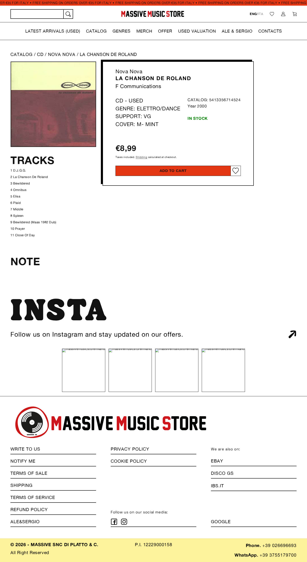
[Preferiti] (272, 14)
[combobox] (41, 14)
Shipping (141, 157)
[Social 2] (124, 521)
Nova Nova (128, 71)
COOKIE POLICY (129, 461)
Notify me (23, 461)
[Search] (67, 14)
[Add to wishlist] (236, 171)
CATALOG (21, 54)
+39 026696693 (279, 545)
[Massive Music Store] (153, 13)
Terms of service (32, 497)
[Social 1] (114, 521)
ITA (260, 14)
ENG (253, 14)
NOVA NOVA (62, 54)
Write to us (25, 449)
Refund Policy (29, 509)
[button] (52, 31)
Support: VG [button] (133, 116)
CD (40, 54)
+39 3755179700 (278, 555)
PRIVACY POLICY (130, 449)
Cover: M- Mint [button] (136, 124)
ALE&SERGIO (25, 521)
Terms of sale (28, 473)
